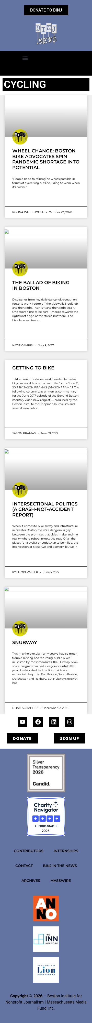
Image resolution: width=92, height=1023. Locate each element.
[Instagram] (70, 722)
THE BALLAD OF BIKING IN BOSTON (41, 285)
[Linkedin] (54, 722)
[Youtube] (22, 722)
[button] (25, 58)
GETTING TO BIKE (33, 368)
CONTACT (24, 865)
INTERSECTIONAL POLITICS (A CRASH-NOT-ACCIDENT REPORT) (44, 509)
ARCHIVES (30, 880)
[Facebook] (38, 722)
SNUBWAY (24, 642)
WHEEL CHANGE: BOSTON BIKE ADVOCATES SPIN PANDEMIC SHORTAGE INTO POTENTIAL (45, 159)
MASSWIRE (60, 880)
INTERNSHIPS (66, 851)
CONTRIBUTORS (28, 851)
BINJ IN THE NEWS (60, 865)
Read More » (22, 199)
